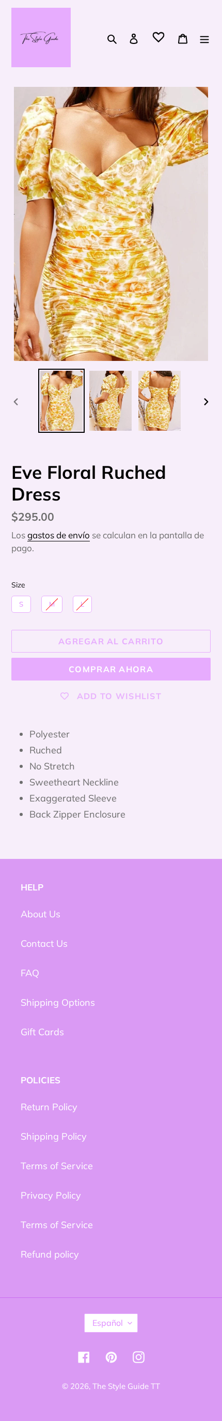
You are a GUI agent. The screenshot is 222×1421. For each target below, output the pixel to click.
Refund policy (50, 1254)
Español (107, 1323)
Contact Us (44, 943)
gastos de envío (58, 535)
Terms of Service (57, 1166)
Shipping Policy (54, 1136)
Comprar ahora (111, 669)
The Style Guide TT (126, 1386)
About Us (40, 914)
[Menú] (204, 37)
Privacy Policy (51, 1195)
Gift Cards (42, 1032)
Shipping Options (58, 1002)
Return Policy (49, 1107)
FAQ (30, 973)
